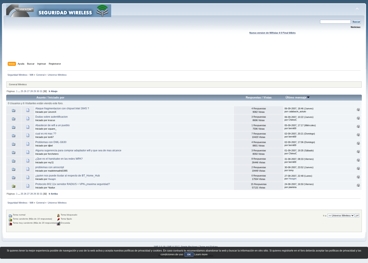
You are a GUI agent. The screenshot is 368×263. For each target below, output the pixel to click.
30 (38, 91)
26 (25, 91)
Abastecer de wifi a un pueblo (52, 125)
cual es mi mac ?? (45, 133)
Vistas (267, 97)
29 (34, 91)
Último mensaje (296, 97)
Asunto (41, 97)
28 (31, 91)
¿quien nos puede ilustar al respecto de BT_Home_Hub (67, 175)
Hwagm (52, 179)
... (19, 91)
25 (22, 91)
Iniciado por (56, 97)
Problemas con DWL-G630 (50, 142)
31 (41, 91)
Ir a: (325, 215)
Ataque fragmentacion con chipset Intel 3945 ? (62, 108)
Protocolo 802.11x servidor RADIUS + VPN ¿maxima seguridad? (72, 184)
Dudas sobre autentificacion (51, 116)
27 (28, 91)
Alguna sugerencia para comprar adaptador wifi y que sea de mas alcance (78, 150)
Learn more (201, 254)
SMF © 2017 (173, 246)
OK (189, 254)
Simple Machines (189, 246)
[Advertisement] (184, 52)
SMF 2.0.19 (159, 246)
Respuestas (253, 97)
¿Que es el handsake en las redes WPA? (59, 158)
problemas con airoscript (49, 167)
